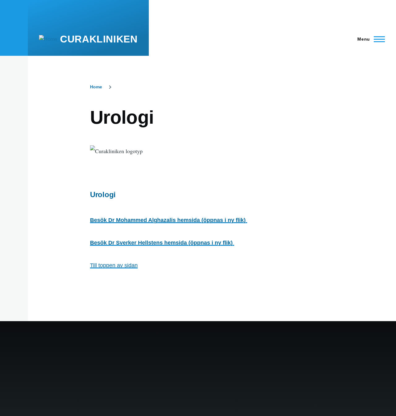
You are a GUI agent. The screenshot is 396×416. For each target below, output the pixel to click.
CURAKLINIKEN (99, 39)
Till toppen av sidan (114, 265)
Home (96, 86)
